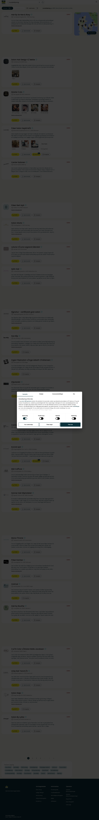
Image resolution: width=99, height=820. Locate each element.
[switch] (41, 418)
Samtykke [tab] (25, 394)
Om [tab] (74, 394)
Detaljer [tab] (41, 394)
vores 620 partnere (26, 401)
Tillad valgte (49, 424)
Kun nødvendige (28, 424)
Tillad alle (70, 424)
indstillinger (76, 406)
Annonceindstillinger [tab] (57, 394)
